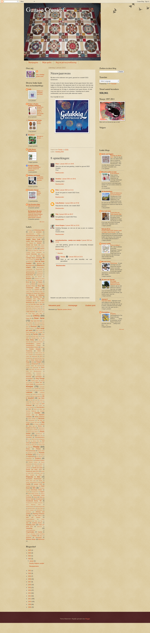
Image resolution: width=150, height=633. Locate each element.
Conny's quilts (106, 243)
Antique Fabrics (40, 246)
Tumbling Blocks (37, 522)
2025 (29, 550)
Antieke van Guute (31, 245)
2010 (29, 601)
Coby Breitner (60, 203)
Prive (41, 456)
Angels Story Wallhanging (34, 241)
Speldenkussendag (39, 506)
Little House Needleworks (32, 150)
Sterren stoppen (30, 510)
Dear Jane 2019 (35, 321)
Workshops (41, 539)
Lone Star (30, 400)
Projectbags (29, 458)
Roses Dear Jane (31, 480)
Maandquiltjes (40, 407)
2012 (29, 596)
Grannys (42, 347)
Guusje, (63, 256)
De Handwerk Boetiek (35, 211)
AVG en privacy (30, 259)
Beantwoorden (60, 173)
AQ (36, 248)
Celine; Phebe (29, 291)
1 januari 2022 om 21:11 (66, 190)
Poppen (42, 454)
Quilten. (41, 464)
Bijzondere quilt (30, 265)
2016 (29, 584)
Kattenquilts (35, 367)
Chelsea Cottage (39, 291)
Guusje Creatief (45, 9)
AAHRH (30, 232)
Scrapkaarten (35, 491)
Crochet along (41, 311)
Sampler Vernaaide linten (32, 486)
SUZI (29, 89)
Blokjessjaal (40, 273)
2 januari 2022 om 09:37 (66, 214)
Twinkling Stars (30, 524)
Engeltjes (40, 332)
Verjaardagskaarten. (31, 530)
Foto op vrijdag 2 (115, 245)
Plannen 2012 (41, 450)
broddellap (40, 284)
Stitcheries (28, 511)
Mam (29, 409)
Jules (41, 363)
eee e (33, 328)
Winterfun (28, 537)
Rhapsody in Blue (33, 477)
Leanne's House (39, 390)
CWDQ (36, 315)
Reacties (60, 253)
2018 (29, 579)
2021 (29, 570)
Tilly (57, 214)
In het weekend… (116, 173)
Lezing (34, 394)
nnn (29, 439)
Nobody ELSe (106, 229)
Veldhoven (39, 526)
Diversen (34, 326)
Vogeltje (40, 532)
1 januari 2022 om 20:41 (69, 179)
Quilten (35, 464)
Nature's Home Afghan (33, 431)
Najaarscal (41, 429)
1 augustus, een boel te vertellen (40, 178)
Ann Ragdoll (29, 243)
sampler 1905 (38, 484)
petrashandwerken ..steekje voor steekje (68, 240)
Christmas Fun (37, 297)
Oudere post (90, 305)
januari (32, 561)
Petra (57, 190)
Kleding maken (34, 380)
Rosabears (31, 135)
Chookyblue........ (107, 312)
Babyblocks (30, 261)
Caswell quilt (38, 289)
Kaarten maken (30, 365)
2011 (29, 598)
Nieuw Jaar (40, 435)
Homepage (72, 305)
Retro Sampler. (30, 475)
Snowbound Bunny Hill (33, 501)
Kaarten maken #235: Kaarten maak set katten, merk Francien (112, 231)
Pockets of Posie (32, 452)
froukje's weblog (33, 165)
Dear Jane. (30, 324)
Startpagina (33, 62)
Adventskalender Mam (32, 235)
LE (32, 390)
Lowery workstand (30, 407)
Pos (37, 456)
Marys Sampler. (32, 418)
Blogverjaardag (30, 273)
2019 (29, 576)
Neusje (28, 435)
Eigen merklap (39, 330)
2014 (29, 590)
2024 (29, 553)
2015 (29, 587)
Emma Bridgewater (30, 332)
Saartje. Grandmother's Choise (33, 482)
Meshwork (41, 418)
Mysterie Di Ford (31, 428)
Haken (39, 350)
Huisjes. (28, 363)
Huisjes (38, 362)
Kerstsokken (29, 378)
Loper (36, 400)
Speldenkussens (31, 508)
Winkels (34, 535)
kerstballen (28, 373)
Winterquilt (39, 537)
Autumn (42, 248)
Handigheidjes (29, 352)
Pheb (29, 447)
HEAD (41, 356)
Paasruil (33, 442)
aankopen (39, 232)
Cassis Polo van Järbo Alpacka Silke (116, 213)
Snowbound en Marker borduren (34, 502)
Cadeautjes (28, 289)
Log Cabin (41, 398)
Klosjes (29, 386)
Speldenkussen (29, 506)
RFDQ (40, 475)
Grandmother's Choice (33, 343)
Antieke (39, 243)
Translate (113, 83)
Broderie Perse (30, 285)
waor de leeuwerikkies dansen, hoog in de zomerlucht (34, 168)
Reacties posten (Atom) (64, 309)
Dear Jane (39, 318)
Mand (35, 409)
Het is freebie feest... (39, 193)
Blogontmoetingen (30, 271)
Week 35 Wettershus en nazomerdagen (116, 193)
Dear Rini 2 (37, 324)
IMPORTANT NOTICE (34, 206)
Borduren (28, 278)
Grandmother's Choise (33, 345)
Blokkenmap (39, 274)
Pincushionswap (30, 450)
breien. (27, 284)
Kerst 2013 (31, 369)
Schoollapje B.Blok (36, 489)
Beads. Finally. (39, 122)
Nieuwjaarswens (39, 437)
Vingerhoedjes (30, 532)
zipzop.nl (105, 299)
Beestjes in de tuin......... (40, 137)
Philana (38, 449)
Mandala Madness (31, 411)
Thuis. (36, 521)
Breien (40, 282)
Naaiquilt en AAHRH (32, 429)
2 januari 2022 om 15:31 (72, 225)
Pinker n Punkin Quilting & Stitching (34, 104)
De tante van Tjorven (108, 279)
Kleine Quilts (29, 384)
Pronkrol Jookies (39, 460)
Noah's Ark (34, 439)
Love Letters (38, 405)
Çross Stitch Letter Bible (35, 313)
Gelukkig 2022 (59, 152)
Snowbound (39, 499)
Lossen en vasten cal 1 (37, 401)
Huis (33, 362)
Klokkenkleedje (39, 384)
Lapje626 (36, 388)
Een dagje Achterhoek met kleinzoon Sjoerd (115, 282)
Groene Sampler (35, 349)
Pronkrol (38, 458)
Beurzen (39, 263)
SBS (34, 488)
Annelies (58, 179)
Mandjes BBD (30, 414)
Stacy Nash (40, 508)
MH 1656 (40, 420)
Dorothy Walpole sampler (36, 563)
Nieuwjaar (29, 437)
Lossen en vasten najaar (32, 403)
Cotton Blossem (39, 309)
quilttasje (28, 467)
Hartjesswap (34, 356)
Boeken (40, 276)
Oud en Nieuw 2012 (33, 441)
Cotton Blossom (30, 311)
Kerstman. (39, 374)
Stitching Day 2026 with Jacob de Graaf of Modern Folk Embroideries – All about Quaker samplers (35, 215)
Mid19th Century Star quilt (32, 422)
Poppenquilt (31, 456)
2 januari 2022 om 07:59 (72, 203)
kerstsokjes (39, 376)
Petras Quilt (41, 444)
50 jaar (30, 230)
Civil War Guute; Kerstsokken (33, 306)
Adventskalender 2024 (33, 233)
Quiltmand (28, 465)
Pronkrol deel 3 (29, 460)
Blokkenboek (29, 274)
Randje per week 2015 (34, 469)
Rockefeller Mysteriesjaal (33, 478)
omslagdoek (41, 439)
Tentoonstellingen (30, 519)
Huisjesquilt (35, 363)
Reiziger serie (39, 473)
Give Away (30, 340)
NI (33, 435)
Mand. (40, 409)
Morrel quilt (32, 426)
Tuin (27, 522)
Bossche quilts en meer (109, 172)
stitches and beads (34, 175)
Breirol (33, 284)
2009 (29, 604)
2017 (29, 582)
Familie (35, 334)
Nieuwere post (54, 305)
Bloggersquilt (39, 269)
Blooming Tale (30, 276)
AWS (43, 259)
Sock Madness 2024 (33, 504)
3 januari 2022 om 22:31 (75, 256)
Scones (28, 491)
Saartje (40, 480)
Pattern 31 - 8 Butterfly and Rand (40, 92)
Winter (41, 535)
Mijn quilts (46, 62)
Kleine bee (39, 382)
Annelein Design (33, 190)
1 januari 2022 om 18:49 (66, 164)
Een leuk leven (106, 211)
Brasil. (34, 282)
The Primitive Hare (34, 204)
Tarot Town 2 (38, 515)
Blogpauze (39, 271)
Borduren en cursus (39, 278)
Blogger (87, 619)
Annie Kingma (60, 225)
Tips (41, 521)
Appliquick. (30, 248)
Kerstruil (28, 376)
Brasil (27, 282)
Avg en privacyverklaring (66, 62)
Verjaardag (29, 528)
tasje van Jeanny (33, 517)
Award (37, 259)
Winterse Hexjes (31, 539)
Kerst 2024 (40, 369)
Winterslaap (114, 263)
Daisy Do (28, 318)
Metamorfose (31, 420)
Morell (42, 424)
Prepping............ (115, 314)
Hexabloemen (29, 358)
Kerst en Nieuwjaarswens (33, 371)
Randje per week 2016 (32, 471)
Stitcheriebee (39, 510)
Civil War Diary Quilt (36, 304)
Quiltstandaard (38, 465)
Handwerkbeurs (39, 354)
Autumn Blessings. (31, 254)
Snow (35, 497)
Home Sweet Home (36, 360)
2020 (29, 573)
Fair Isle (28, 334)
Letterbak (29, 392)
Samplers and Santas (35, 120)
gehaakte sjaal (34, 336)
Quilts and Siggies (107, 154)
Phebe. (28, 449)
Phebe (36, 447)
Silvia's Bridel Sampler (33, 493)
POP (37, 454)
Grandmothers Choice (32, 347)
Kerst (42, 367)
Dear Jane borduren (39, 322)
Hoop (27, 362)
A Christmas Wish (39, 230)
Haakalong (29, 350)
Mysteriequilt (41, 428)
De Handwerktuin (107, 191)
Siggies (42, 491)
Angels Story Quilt (33, 239)
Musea (40, 426)
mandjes (37, 413)
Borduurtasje (39, 280)
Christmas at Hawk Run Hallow (35, 293)
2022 (29, 558)
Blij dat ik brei (106, 261)
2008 (29, 607)
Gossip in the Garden (38, 341)
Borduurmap (31, 280)
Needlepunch (39, 433)
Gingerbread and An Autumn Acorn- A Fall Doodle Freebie (40, 111)
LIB (39, 394)
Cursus (28, 316)
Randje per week (37, 467)
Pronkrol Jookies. (33, 462)
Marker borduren (39, 416)
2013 (29, 593)
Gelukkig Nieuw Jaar (37, 338)
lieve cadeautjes (36, 396)
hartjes (27, 356)
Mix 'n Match (36, 424)
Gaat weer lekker (106, 300)
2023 (29, 556)
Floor (57, 164)
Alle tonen (42, 221)
